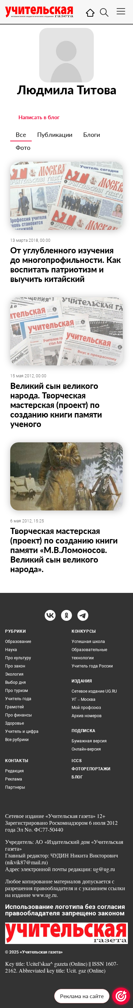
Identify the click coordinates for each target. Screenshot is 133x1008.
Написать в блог (39, 117)
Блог (77, 777)
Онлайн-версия (86, 749)
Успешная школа (88, 641)
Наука (11, 649)
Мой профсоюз (86, 707)
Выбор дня (15, 682)
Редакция (14, 771)
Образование (18, 641)
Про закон (15, 666)
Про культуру (18, 658)
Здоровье (14, 723)
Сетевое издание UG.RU (94, 691)
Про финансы (18, 715)
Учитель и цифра (22, 731)
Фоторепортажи (91, 769)
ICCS (77, 760)
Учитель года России (92, 666)
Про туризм (16, 690)
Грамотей (14, 707)
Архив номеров (87, 715)
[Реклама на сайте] (121, 996)
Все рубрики (17, 739)
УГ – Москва (83, 699)
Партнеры (15, 787)
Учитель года (18, 698)
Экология (14, 674)
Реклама (13, 779)
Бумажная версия (89, 741)
